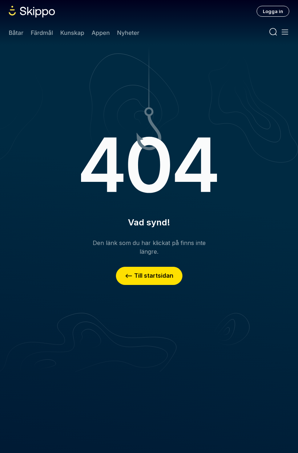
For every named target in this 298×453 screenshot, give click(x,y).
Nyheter (128, 32)
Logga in (273, 11)
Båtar (16, 32)
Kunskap (72, 32)
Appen (101, 32)
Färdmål (42, 32)
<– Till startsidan (149, 275)
